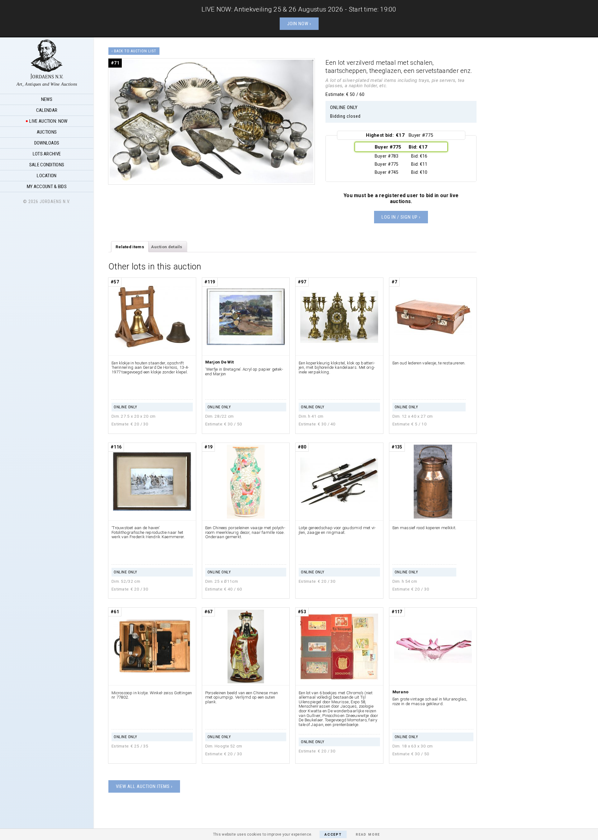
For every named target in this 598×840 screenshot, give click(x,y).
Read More (368, 835)
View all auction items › (144, 786)
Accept (333, 835)
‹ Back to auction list (134, 51)
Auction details (167, 246)
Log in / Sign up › (401, 217)
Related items (130, 246)
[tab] (130, 246)
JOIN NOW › (299, 23)
